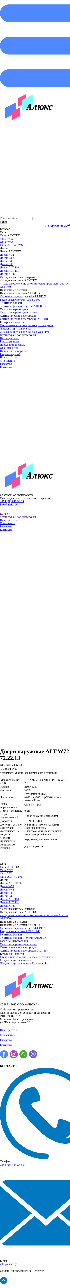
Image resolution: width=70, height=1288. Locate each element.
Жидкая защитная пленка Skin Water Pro (24, 331)
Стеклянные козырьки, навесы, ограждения (26, 325)
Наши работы (8, 357)
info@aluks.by (9, 504)
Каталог (5, 513)
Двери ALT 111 (9, 270)
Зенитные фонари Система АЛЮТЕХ (23, 306)
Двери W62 (7, 257)
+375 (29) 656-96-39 (56, 225)
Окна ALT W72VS (11, 244)
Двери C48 (6, 261)
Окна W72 (6, 238)
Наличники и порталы (14, 351)
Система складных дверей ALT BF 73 (23, 296)
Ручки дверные (9, 341)
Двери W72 (7, 254)
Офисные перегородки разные (18, 312)
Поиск (3, 221)
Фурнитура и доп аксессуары (18, 516)
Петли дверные (9, 338)
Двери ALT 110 (9, 267)
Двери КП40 (7, 273)
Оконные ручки (9, 347)
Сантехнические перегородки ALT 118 (24, 318)
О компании (7, 360)
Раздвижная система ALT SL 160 (20, 299)
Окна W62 (6, 241)
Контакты (6, 367)
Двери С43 (6, 264)
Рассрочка (6, 363)
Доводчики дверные (12, 344)
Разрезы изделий (10, 354)
